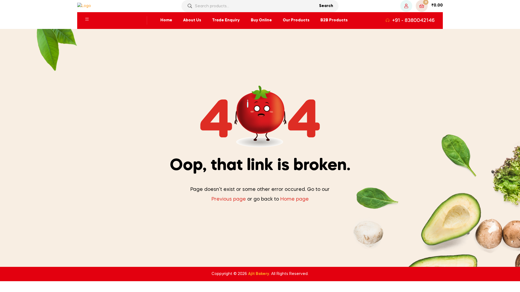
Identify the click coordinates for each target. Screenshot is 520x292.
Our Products (296, 20)
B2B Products (334, 20)
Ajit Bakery (258, 274)
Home (166, 20)
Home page (294, 199)
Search (326, 6)
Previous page (229, 199)
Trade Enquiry (226, 20)
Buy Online (261, 20)
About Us (192, 20)
